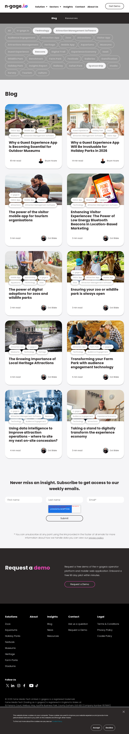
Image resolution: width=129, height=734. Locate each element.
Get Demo (114, 6)
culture (42, 72)
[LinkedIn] (14, 687)
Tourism (27, 72)
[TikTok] (38, 687)
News (50, 630)
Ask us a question (78, 623)
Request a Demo (79, 584)
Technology (42, 30)
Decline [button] (109, 727)
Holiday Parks (12, 636)
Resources (71, 18)
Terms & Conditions (108, 623)
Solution (40, 6)
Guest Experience (18, 51)
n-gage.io (23, 30)
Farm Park (55, 58)
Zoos (68, 37)
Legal (100, 616)
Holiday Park (15, 65)
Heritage (49, 44)
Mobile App (68, 44)
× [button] (123, 712)
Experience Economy (83, 51)
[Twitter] (8, 687)
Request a (27, 568)
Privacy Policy (104, 630)
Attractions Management (23, 44)
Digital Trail (58, 51)
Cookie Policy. (57, 721)
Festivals (73, 58)
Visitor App (103, 37)
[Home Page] (16, 6)
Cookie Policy (104, 636)
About (34, 616)
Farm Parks (11, 660)
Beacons (40, 51)
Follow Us (10, 679)
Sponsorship (96, 65)
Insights (68, 6)
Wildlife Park (15, 58)
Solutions (11, 616)
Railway (58, 65)
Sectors (54, 6)
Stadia (114, 65)
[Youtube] (32, 687)
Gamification (109, 58)
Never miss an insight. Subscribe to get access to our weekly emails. (64, 485)
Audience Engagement (21, 37)
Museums (106, 44)
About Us (92, 6)
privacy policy (96, 537)
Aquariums (87, 44)
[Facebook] (26, 687)
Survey (12, 72)
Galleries (89, 58)
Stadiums (10, 666)
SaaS (105, 51)
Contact (80, 6)
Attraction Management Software (76, 30)
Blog (54, 18)
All (9, 30)
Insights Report (38, 65)
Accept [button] (96, 727)
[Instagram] (20, 687)
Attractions (84, 37)
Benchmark (36, 58)
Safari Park (75, 65)
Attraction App (50, 37)
